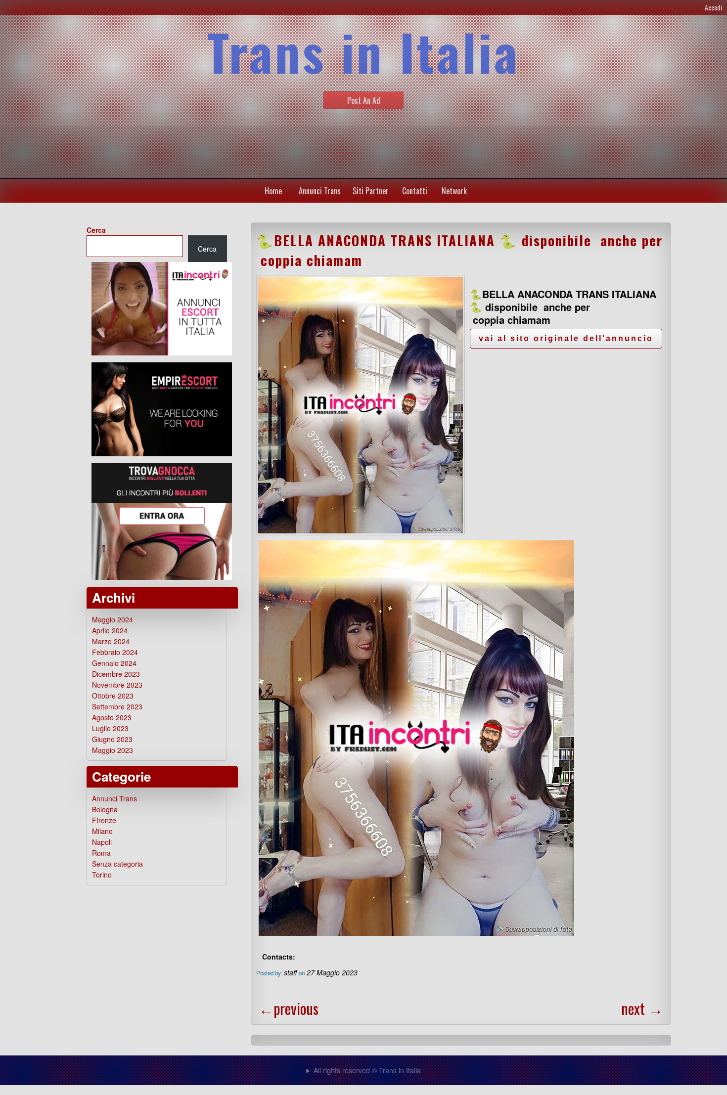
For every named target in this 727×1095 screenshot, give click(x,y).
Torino (102, 874)
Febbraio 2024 (115, 652)
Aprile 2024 (110, 630)
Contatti (414, 191)
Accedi (713, 7)
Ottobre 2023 (113, 696)
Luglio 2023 (110, 728)
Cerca (96, 230)
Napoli (102, 842)
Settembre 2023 (117, 706)
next (642, 1008)
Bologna (105, 809)
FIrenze (104, 820)
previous (288, 1008)
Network (454, 191)
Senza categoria (117, 864)
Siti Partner (371, 191)
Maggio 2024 (112, 619)
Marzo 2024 (111, 641)
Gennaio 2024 (114, 663)
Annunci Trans (320, 191)
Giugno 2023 (112, 739)
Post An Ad (363, 100)
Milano (102, 831)
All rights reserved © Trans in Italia (367, 1070)
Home (273, 191)
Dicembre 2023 (116, 674)
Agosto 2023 (112, 717)
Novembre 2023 (117, 685)
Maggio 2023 (112, 750)
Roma (101, 853)
